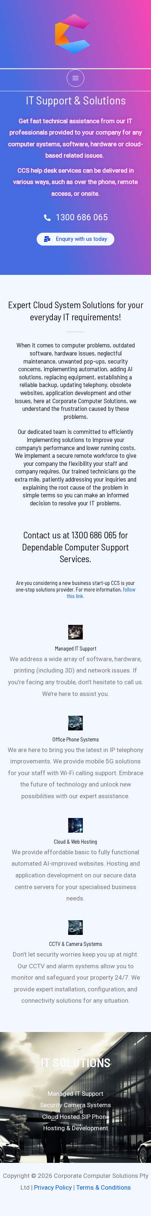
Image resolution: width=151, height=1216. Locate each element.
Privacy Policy (53, 1187)
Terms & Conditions (103, 1187)
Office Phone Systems (75, 739)
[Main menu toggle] (75, 78)
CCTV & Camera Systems (75, 943)
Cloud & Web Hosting (75, 841)
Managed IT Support (75, 648)
